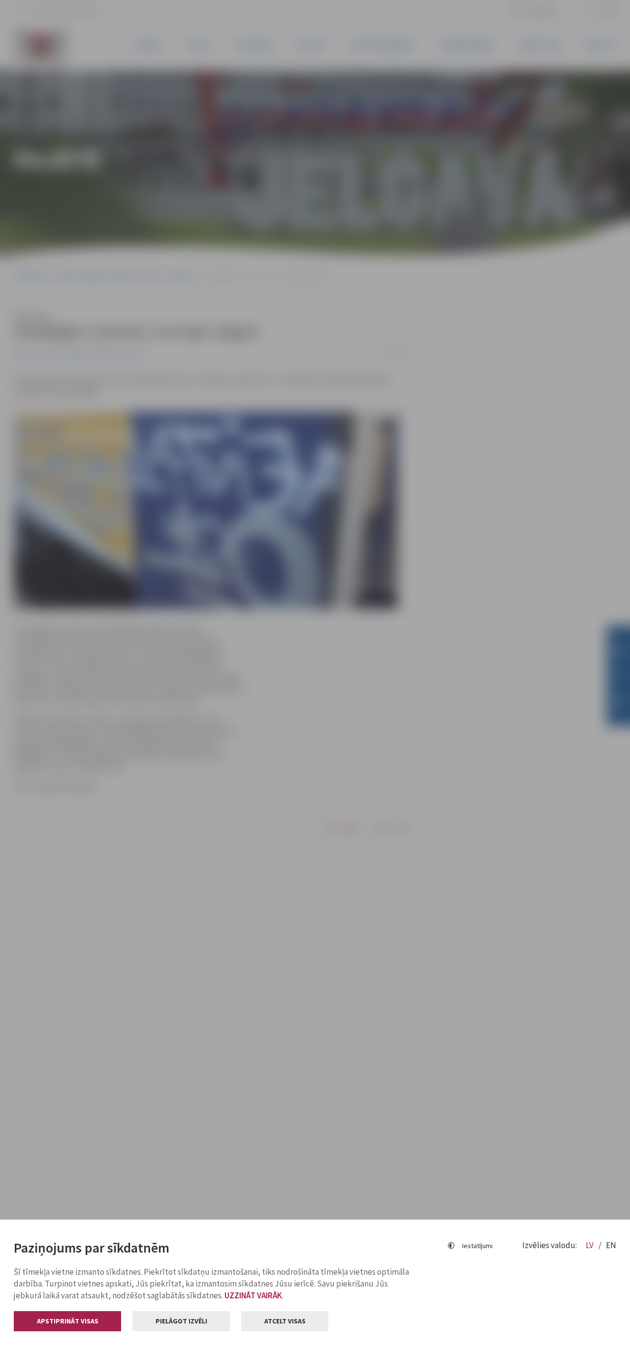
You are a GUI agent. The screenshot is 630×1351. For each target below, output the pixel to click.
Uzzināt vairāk (253, 1295)
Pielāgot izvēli (181, 1321)
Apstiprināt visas (67, 1321)
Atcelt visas (285, 1321)
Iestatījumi (477, 1245)
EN (611, 1245)
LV (590, 1245)
